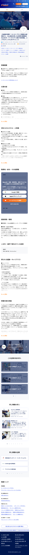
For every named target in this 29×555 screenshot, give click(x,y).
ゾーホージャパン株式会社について (9, 80)
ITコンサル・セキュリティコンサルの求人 (11, 490)
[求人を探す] (13, 4)
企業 (22, 9)
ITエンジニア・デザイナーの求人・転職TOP (8, 530)
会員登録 (18, 4)
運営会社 (3, 543)
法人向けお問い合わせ (19, 539)
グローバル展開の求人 (18, 514)
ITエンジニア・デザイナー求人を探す (10, 519)
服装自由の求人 (4, 508)
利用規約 (4, 186)
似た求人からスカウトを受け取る (14, 526)
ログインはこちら (14, 204)
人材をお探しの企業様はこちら (22, 6)
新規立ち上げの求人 (19, 510)
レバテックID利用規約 (11, 186)
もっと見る (4, 121)
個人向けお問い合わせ (19, 534)
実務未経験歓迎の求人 (6, 514)
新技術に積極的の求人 (6, 512)
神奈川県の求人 (4, 495)
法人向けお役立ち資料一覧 (20, 541)
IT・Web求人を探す (5, 534)
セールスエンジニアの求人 (7, 488)
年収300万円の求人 (5, 500)
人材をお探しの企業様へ (6, 539)
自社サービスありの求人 (7, 506)
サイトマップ (17, 537)
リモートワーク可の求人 (19, 506)
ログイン (25, 4)
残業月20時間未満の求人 (18, 512)
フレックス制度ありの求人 (7, 510)
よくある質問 (4, 537)
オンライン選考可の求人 (15, 508)
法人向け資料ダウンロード (6, 541)
